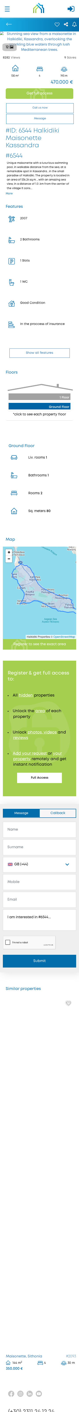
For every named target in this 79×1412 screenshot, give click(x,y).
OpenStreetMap (64, 637)
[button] (8, 552)
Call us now (40, 108)
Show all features (39, 353)
